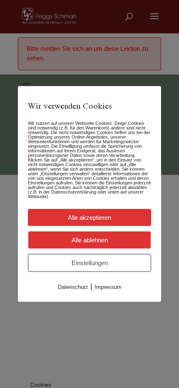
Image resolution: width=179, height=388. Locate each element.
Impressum (108, 287)
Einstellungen (90, 262)
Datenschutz (73, 287)
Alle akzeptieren (89, 217)
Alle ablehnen (90, 240)
